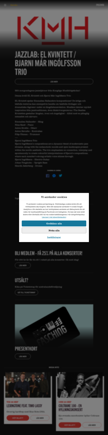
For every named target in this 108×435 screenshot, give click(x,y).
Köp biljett (17, 418)
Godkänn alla (54, 223)
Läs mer (54, 81)
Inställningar (54, 237)
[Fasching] (100, 5)
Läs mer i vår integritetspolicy (54, 217)
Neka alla (54, 230)
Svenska (14, 5)
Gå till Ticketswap (26, 292)
